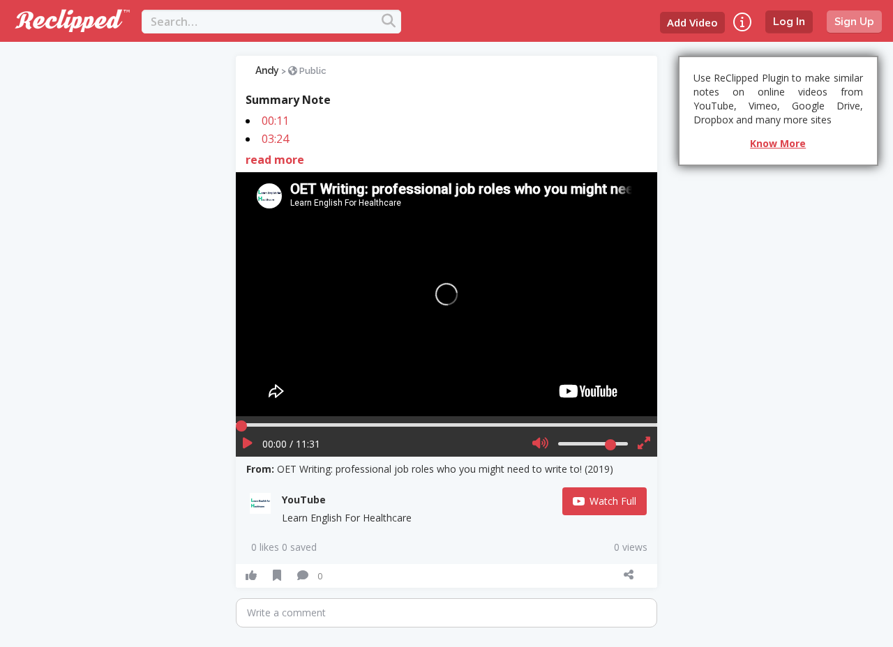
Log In (789, 21)
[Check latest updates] (742, 22)
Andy (267, 70)
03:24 (275, 138)
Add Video (692, 22)
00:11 (275, 120)
